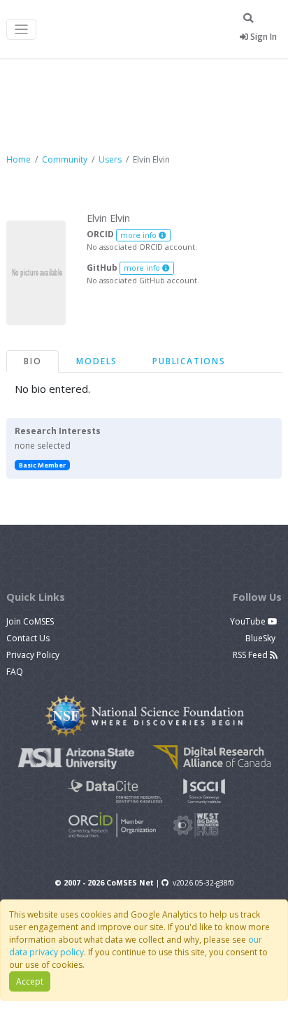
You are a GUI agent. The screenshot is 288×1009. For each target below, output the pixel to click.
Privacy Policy (32, 655)
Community (64, 159)
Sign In (262, 37)
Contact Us (28, 638)
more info (139, 235)
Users (110, 159)
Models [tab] (96, 361)
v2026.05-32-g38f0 (203, 883)
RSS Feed (251, 655)
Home (18, 159)
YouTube (249, 621)
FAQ (14, 672)
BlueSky (261, 638)
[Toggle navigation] (21, 29)
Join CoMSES (30, 621)
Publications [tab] (189, 361)
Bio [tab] (32, 361)
